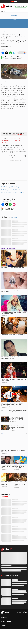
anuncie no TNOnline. (18, 134)
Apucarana (6, 11)
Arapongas (11, 11)
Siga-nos (21, 52)
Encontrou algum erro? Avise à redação (12, 192)
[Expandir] (26, 625)
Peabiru (12, 189)
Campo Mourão (14, 186)
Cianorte (5, 189)
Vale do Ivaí (17, 11)
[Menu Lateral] (2, 11)
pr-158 (19, 189)
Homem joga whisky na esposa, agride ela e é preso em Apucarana (11, 140)
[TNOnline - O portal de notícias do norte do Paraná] (6, 6)
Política (26, 11)
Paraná (22, 11)
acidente (5, 186)
